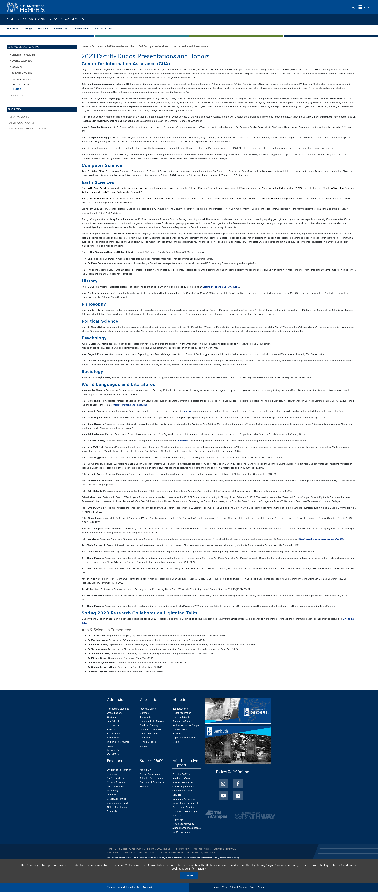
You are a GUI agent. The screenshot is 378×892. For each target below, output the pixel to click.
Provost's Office (148, 708)
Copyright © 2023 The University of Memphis (167, 848)
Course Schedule (149, 733)
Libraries (144, 712)
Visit (224, 887)
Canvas (111, 887)
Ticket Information (181, 712)
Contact (262, 887)
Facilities (177, 733)
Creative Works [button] (22, 72)
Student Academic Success (186, 827)
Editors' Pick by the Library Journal (221, 286)
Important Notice (202, 848)
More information (193, 868)
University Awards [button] (23, 54)
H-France (183, 440)
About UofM (113, 750)
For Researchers (115, 778)
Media (175, 741)
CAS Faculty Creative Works (154, 46)
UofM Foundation (181, 832)
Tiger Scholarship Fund (184, 737)
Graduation (145, 737)
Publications (21, 84)
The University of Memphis (121, 852)
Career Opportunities (183, 786)
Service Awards (103, 28)
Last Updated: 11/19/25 (225, 848)
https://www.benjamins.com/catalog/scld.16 (321, 539)
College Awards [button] (21, 60)
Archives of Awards (21, 122)
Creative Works (81, 28)
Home (85, 46)
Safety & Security (238, 887)
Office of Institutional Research (118, 809)
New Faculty (60, 28)
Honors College (148, 741)
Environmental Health (118, 803)
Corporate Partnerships (184, 799)
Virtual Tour (113, 754)
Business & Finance (182, 782)
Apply (216, 887)
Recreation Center (181, 721)
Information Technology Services (184, 813)
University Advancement (185, 803)
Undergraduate (115, 712)
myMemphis (134, 887)
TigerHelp (177, 819)
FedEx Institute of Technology (116, 788)
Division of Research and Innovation (120, 772)
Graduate (112, 717)
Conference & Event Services (182, 792)
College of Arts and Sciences (27, 128)
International (113, 725)
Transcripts (145, 717)
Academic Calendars (150, 729)
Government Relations (183, 807)
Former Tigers (179, 729)
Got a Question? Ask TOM (128, 848)
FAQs (110, 746)
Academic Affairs (181, 778)
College (28, 28)
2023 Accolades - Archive (121, 46)
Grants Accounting (116, 798)
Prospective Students (118, 708)
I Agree (189, 875)
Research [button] (17, 66)
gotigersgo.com (180, 708)
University (12, 28)
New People (16, 95)
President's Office (181, 774)
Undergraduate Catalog (152, 721)
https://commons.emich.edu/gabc (130, 404)
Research (43, 28)
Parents (111, 729)
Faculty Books (22, 79)
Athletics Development (152, 778)
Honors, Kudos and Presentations (190, 46)
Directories (148, 887)
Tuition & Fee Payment (118, 741)
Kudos (17, 89)
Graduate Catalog (149, 725)
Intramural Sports (181, 717)
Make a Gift (145, 769)
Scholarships (113, 737)
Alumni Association (150, 774)
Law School (113, 721)
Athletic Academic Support (186, 725)
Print (109, 848)
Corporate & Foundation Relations (152, 784)
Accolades (97, 46)
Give (252, 887)
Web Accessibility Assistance (200, 852)
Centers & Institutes (117, 782)
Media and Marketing (183, 823)
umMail (121, 887)
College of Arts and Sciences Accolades (45, 19)
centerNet (187, 411)
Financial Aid (113, 733)
